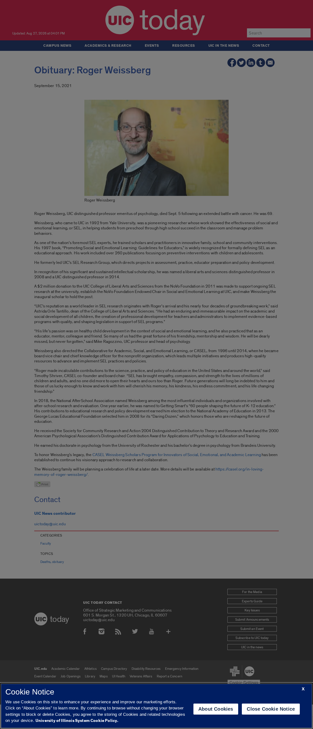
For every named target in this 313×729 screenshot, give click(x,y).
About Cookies (215, 709)
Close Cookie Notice (271, 709)
